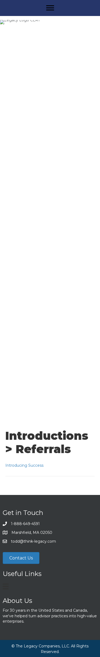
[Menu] (50, 8)
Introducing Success (24, 465)
